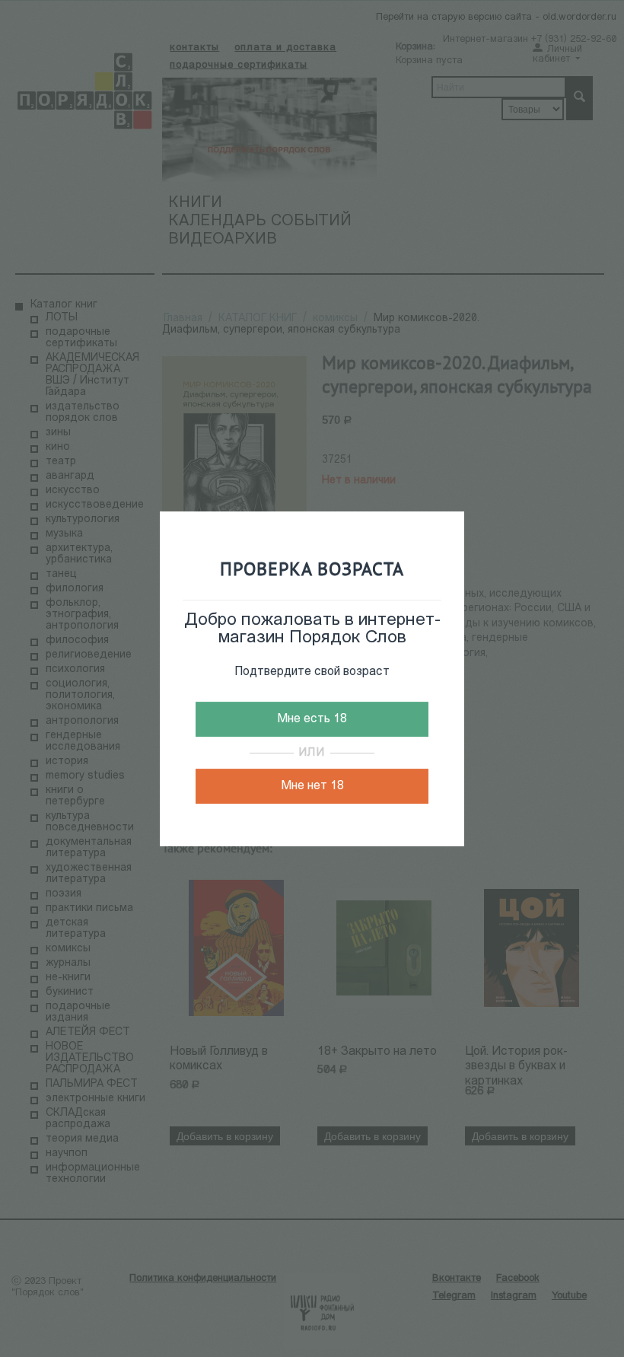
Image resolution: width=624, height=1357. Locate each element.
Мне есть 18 (312, 719)
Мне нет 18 (312, 786)
